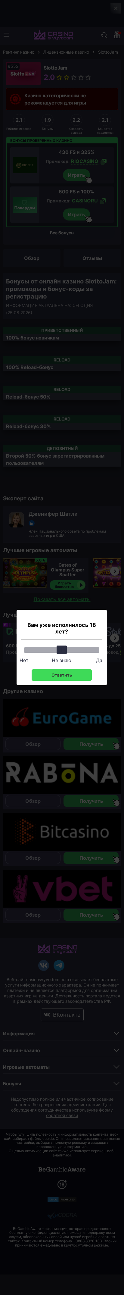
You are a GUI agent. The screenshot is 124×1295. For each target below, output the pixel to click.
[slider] (62, 650)
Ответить (61, 674)
